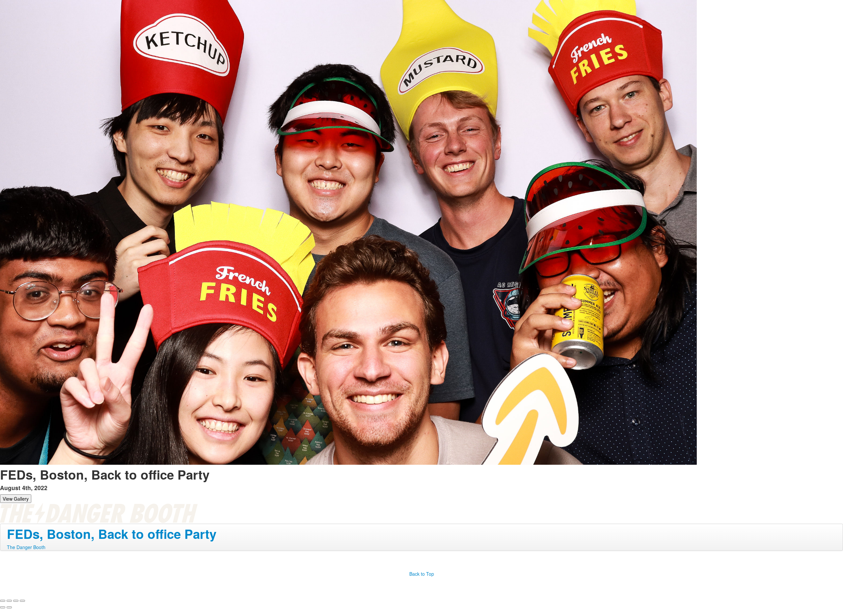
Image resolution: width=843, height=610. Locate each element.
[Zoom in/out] (22, 601)
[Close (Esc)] (2, 601)
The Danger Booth (26, 547)
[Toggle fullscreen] (15, 601)
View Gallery (16, 498)
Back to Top (421, 573)
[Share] (9, 601)
